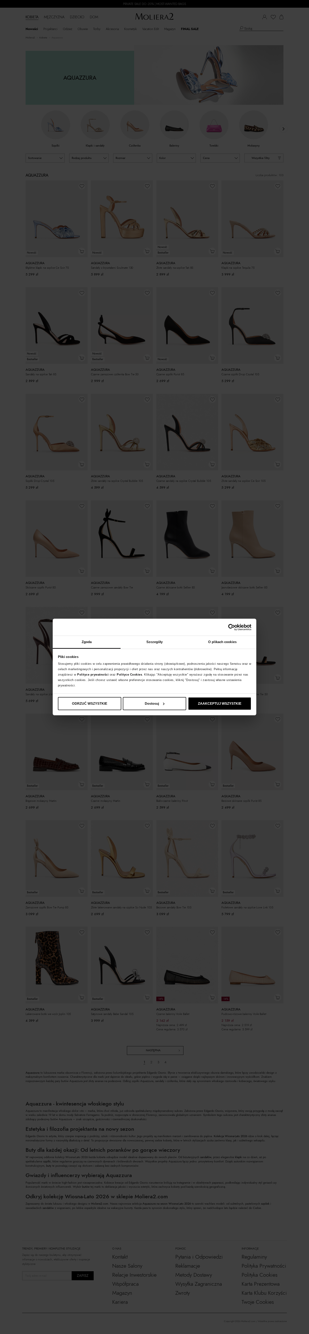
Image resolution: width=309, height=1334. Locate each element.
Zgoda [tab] (87, 642)
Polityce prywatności (93, 674)
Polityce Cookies (129, 674)
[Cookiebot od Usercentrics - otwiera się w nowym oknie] (231, 627)
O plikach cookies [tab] (222, 642)
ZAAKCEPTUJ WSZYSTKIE (219, 703)
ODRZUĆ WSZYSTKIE (89, 703)
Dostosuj (152, 703)
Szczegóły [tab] (154, 642)
